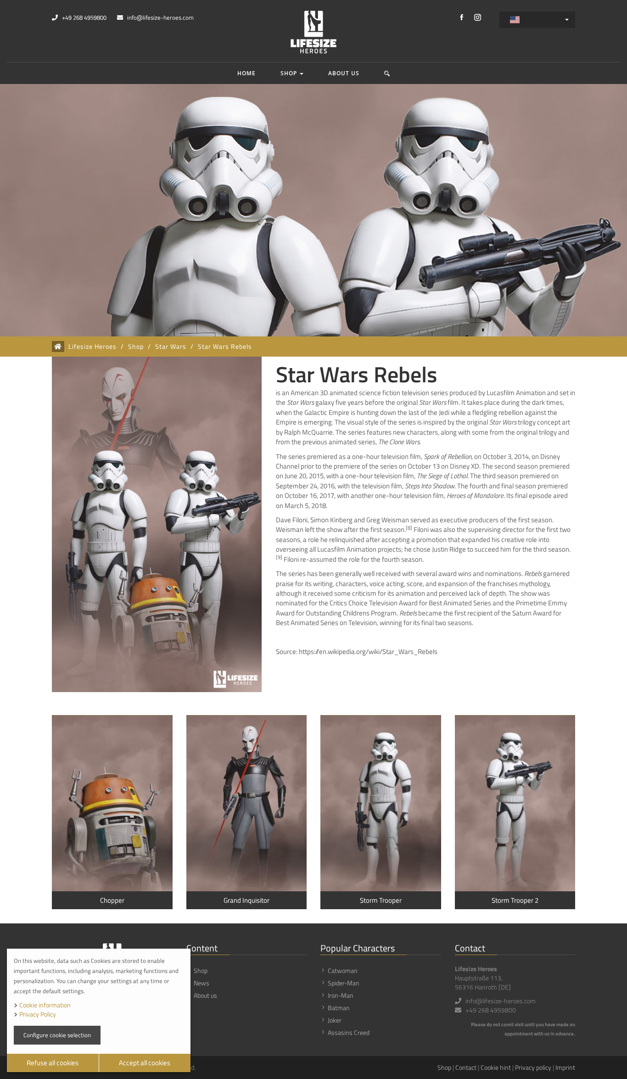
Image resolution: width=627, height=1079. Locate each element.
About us (343, 73)
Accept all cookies (144, 1062)
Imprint (565, 1067)
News (201, 983)
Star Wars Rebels (225, 346)
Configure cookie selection (57, 1035)
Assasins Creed (348, 1032)
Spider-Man (343, 983)
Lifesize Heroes (92, 346)
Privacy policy (533, 1067)
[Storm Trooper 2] (515, 803)
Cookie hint (496, 1067)
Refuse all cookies (52, 1062)
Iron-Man (340, 995)
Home (246, 73)
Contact (465, 1067)
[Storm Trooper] (380, 803)
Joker (334, 1020)
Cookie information (45, 1005)
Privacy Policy (37, 1014)
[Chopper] (112, 803)
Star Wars (170, 346)
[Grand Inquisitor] (246, 803)
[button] (387, 73)
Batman (339, 1007)
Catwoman (343, 970)
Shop (289, 73)
